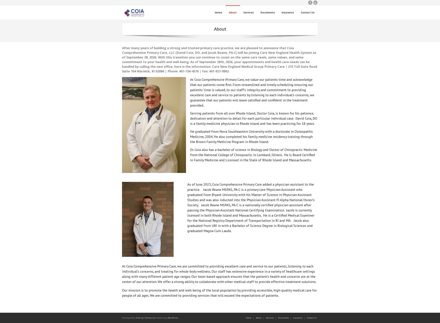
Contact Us (312, 317)
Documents (283, 317)
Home (248, 317)
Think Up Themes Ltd (145, 317)
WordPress (173, 317)
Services (270, 317)
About (258, 317)
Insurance (297, 317)
